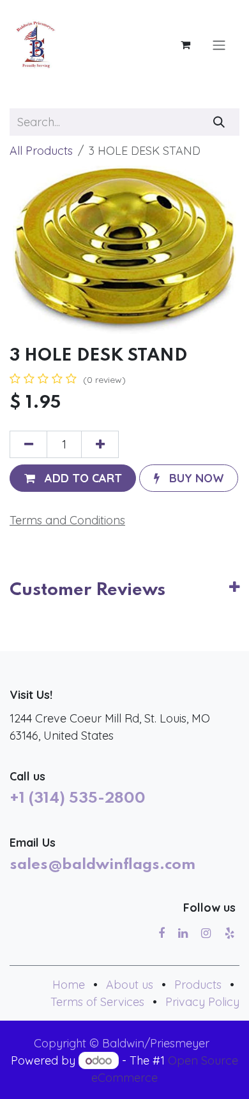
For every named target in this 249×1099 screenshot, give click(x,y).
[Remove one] (28, 444)
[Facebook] (161, 933)
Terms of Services (97, 1002)
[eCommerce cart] (185, 44)
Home (68, 984)
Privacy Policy (202, 1002)
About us (129, 984)
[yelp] (230, 933)
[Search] (219, 122)
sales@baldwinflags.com (102, 865)
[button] (73, 478)
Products (198, 984)
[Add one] (100, 444)
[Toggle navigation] (219, 44)
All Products (41, 150)
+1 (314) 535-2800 (78, 799)
